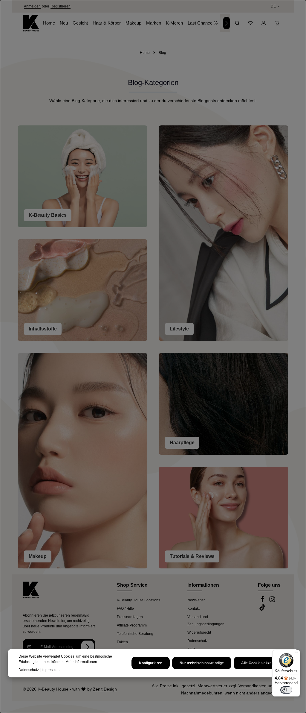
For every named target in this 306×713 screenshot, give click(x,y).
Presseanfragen (130, 617)
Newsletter (196, 600)
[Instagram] (272, 601)
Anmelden (32, 6)
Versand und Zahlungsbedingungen (205, 620)
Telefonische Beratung (135, 634)
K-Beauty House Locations (138, 600)
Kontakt (193, 608)
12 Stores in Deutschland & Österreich (152, 6)
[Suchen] (237, 23)
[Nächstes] (226, 23)
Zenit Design (105, 689)
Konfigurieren (150, 663)
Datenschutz (197, 641)
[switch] (286, 690)
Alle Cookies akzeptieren (262, 663)
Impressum (50, 670)
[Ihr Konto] (264, 23)
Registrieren (61, 6)
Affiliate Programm (132, 625)
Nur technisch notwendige (202, 663)
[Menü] (296, 653)
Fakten (122, 642)
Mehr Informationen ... (83, 662)
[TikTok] (262, 609)
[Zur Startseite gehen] (31, 23)
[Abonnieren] (87, 647)
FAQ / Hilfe (125, 608)
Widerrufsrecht (199, 632)
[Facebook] (263, 601)
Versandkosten (252, 685)
